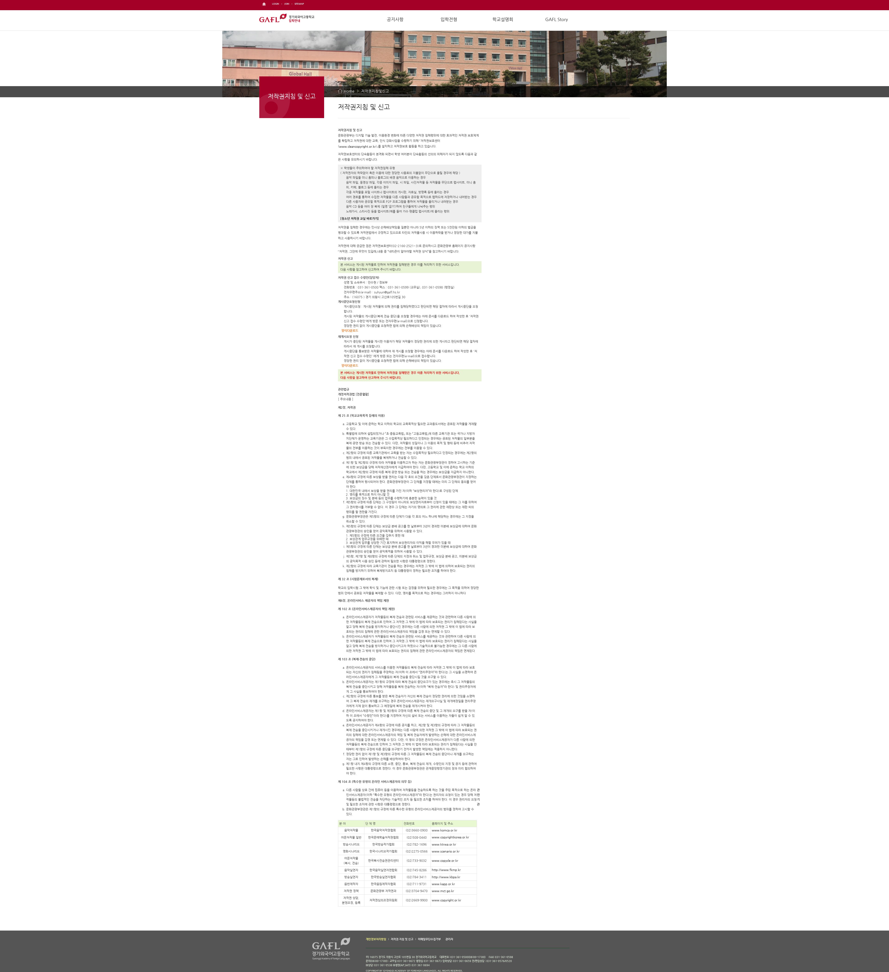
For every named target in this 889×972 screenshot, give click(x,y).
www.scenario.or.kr (446, 851)
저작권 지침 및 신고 (402, 939)
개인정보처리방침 (376, 939)
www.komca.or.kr (444, 830)
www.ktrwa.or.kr (444, 844)
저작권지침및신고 (375, 91)
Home (349, 91)
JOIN (286, 4)
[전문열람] (362, 394)
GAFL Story (556, 19)
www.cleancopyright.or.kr (357, 146)
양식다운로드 (349, 330)
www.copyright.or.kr (446, 900)
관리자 (449, 939)
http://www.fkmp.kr (446, 870)
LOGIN (275, 4)
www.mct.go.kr (443, 891)
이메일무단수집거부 (429, 939)
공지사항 (395, 19)
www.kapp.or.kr (443, 884)
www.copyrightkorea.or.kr (450, 837)
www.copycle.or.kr (445, 860)
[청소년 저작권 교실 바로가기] (359, 218)
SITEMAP (299, 4)
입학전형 (449, 19)
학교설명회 (502, 19)
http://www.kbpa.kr (446, 877)
